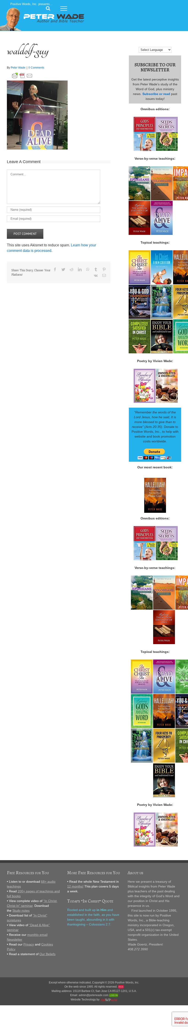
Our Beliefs (47, 954)
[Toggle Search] (48, 8)
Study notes (21, 910)
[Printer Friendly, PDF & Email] (22, 75)
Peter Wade (18, 67)
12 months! (75, 886)
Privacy (28, 944)
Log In (114, 995)
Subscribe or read (156, 94)
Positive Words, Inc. (127, 982)
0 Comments (36, 67)
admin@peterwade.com (93, 995)
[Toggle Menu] (63, 8)
